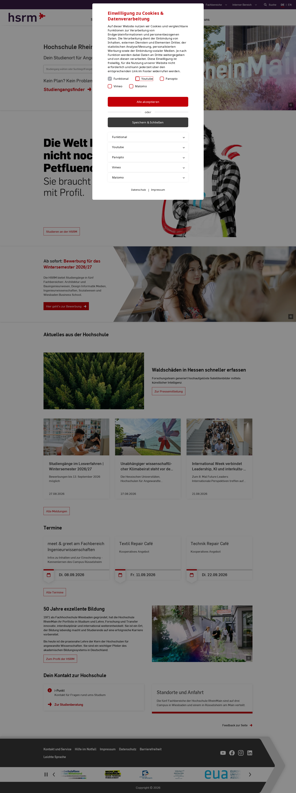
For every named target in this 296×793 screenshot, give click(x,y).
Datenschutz (138, 189)
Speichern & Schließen (148, 122)
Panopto (171, 79)
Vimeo (118, 86)
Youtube (147, 79)
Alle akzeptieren (148, 102)
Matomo (141, 86)
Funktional (121, 79)
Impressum (158, 189)
